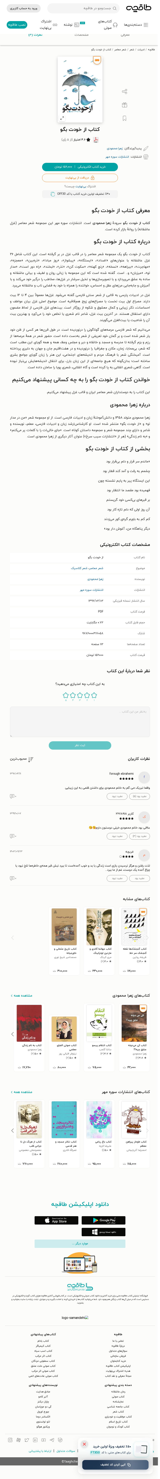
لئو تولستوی (43, 1421)
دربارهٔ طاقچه (118, 1346)
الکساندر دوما (43, 1416)
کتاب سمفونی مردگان (43, 1361)
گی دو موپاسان (43, 1406)
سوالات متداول (65, 1451)
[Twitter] (27, 1440)
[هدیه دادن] (124, 105)
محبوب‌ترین (18, 759)
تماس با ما (118, 1341)
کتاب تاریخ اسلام (118, 1421)
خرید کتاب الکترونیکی (80, 167)
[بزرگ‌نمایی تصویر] (62, 118)
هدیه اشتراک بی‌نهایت (118, 1371)
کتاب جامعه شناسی (118, 1406)
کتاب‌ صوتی (118, 1396)
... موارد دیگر (80, 1244)
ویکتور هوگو (43, 1426)
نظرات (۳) (35, 35)
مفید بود (139, 878)
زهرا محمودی (95, 579)
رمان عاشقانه (118, 1391)
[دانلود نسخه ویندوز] (103, 1232)
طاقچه (151, 49)
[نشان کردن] (124, 118)
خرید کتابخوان (118, 1361)
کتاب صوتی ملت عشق (43, 1366)
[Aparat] (18, 1440)
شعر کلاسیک (79, 568)
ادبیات (141, 49)
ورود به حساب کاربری (23, 8)
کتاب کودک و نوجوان (118, 1426)
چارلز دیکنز (43, 1401)
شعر (132, 49)
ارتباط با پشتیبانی (40, 1451)
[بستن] (84, 1444)
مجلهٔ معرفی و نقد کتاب (118, 1376)
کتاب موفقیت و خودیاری (118, 1416)
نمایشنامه (118, 1401)
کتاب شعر (118, 1411)
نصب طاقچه (17, 25)
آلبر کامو (43, 1396)
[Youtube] (43, 1440)
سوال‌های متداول (118, 1351)
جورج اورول (43, 1411)
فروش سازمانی (118, 1356)
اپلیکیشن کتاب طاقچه (118, 1366)
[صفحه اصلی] (138, 8)
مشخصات (82, 35)
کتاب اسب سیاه (43, 1351)
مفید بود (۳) (139, 836)
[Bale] (60, 1440)
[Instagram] (10, 1440)
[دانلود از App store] (56, 1220)
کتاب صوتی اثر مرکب (43, 1371)
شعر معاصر (120, 49)
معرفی (125, 35)
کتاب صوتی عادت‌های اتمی (43, 1376)
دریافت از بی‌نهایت (77, 178)
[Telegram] (52, 1440)
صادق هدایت (43, 1391)
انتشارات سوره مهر (91, 590)
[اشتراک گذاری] (124, 91)
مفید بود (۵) (139, 796)
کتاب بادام (43, 1341)
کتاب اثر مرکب (43, 1356)
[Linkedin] (35, 1440)
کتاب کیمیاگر (43, 1346)
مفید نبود (117, 796)
